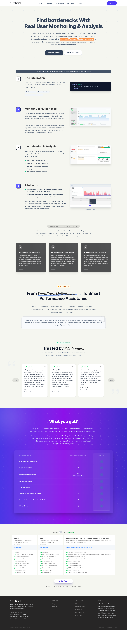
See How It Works (54, 53)
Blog (53, 604)
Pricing (80, 3)
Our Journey (70, 3)
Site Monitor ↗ (79, 612)
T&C (116, 627)
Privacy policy (109, 627)
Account (54, 607)
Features (50, 3)
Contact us (101, 627)
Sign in (111, 3)
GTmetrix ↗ (78, 615)
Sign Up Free (62, 581)
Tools (40, 3)
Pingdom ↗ (78, 609)
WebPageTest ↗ (80, 607)
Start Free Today (73, 53)
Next (111, 380)
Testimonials (60, 3)
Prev (15, 380)
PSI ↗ (77, 604)
